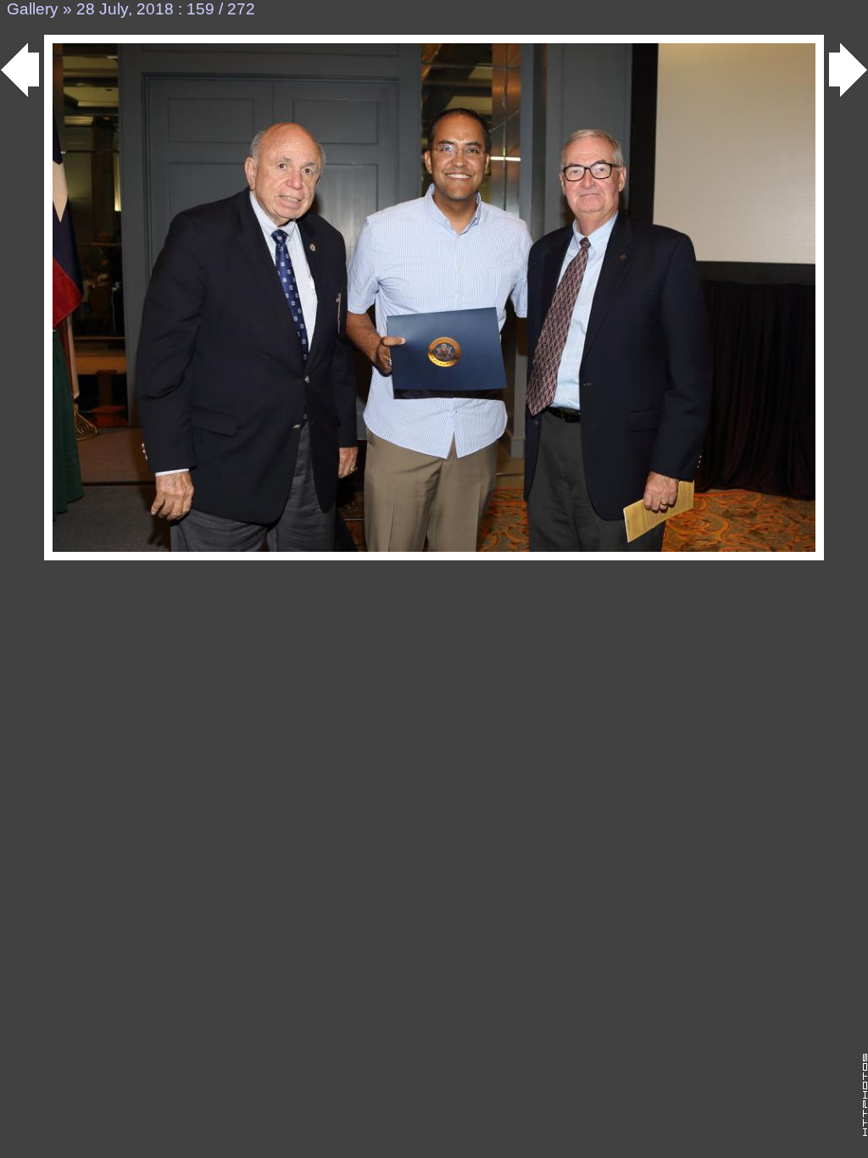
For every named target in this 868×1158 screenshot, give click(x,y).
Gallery (32, 9)
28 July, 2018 (125, 9)
